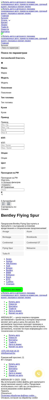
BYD (8, 279)
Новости (5, 29)
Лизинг (4, 25)
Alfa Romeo (11, 263)
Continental (8, 243)
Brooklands (32, 237)
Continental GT (33, 243)
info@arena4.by (8, 353)
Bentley (9, 270)
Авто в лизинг (15, 311)
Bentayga (7, 237)
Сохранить (6, 185)
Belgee (9, 268)
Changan (10, 284)
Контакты (5, 31)
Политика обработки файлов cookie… (18, 395)
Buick (8, 277)
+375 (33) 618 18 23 (10, 351)
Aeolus (9, 261)
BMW (8, 272)
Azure (29, 231)
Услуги (4, 20)
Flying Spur (8, 248)
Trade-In (4, 27)
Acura (8, 259)
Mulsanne (31, 248)
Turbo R (6, 254)
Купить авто (14, 302)
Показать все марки (12, 290)
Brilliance (10, 275)
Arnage (6, 231)
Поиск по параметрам (10, 48)
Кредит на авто (16, 313)
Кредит (4, 22)
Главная (5, 16)
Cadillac (9, 282)
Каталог (4, 18)
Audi (8, 266)
